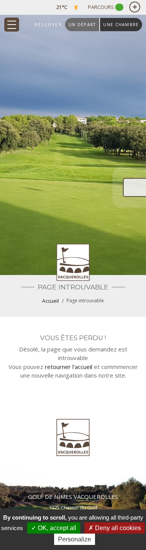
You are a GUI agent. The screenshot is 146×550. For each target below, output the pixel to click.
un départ (82, 24)
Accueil (50, 300)
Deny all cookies (117, 528)
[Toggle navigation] (11, 25)
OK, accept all (56, 528)
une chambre (121, 24)
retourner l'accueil (68, 367)
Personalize (74, 539)
